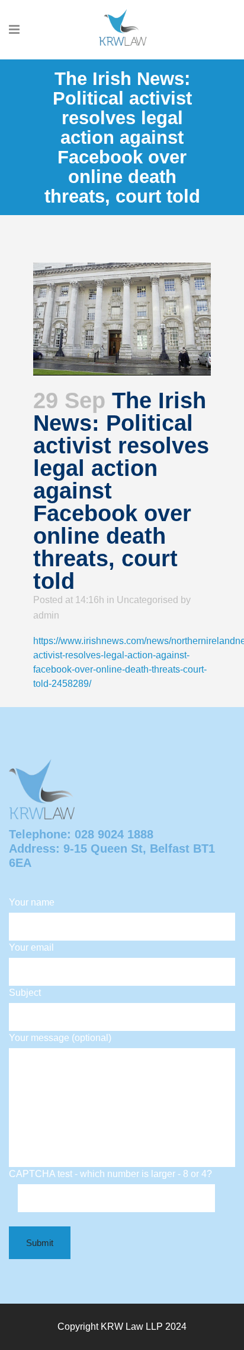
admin (46, 615)
